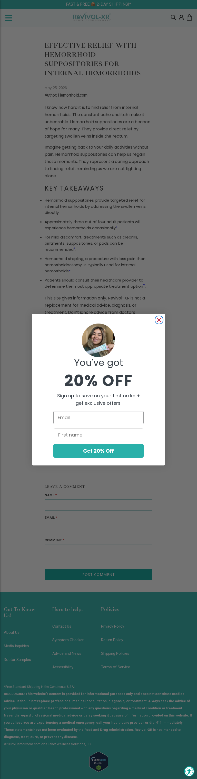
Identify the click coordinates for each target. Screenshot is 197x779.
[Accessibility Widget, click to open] (189, 771)
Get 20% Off (98, 450)
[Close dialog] (159, 320)
